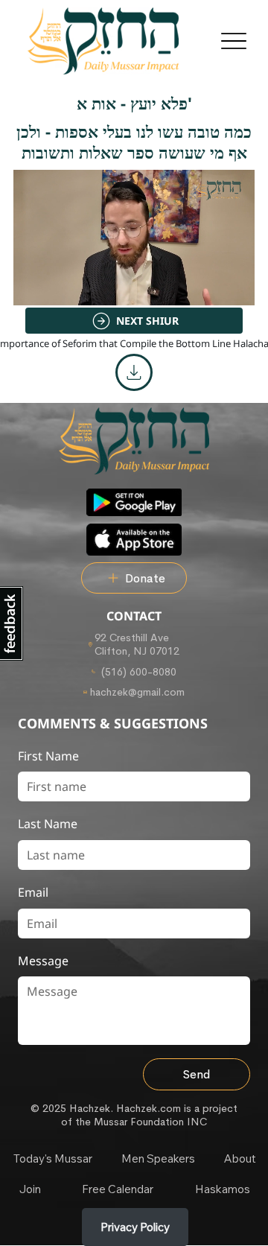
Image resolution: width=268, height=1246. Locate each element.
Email (33, 892)
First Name (48, 756)
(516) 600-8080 (137, 671)
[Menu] (233, 41)
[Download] (134, 372)
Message (43, 961)
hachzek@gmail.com (137, 692)
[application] (134, 237)
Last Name (47, 824)
